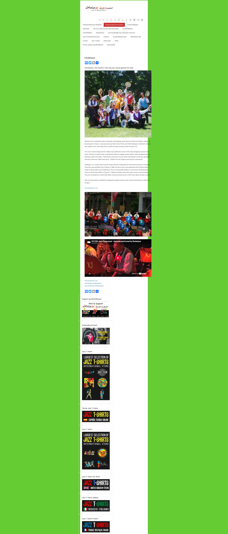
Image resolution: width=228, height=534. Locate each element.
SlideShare (122, 19)
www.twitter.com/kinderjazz (93, 283)
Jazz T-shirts (96, 41)
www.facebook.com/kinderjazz (94, 286)
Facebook (99, 19)
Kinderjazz (90, 57)
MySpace (130, 19)
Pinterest (115, 19)
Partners (106, 37)
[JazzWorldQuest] (114, 8)
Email (141, 19)
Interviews (86, 29)
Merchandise (111, 45)
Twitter (103, 19)
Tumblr (126, 19)
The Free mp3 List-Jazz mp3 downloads (105, 29)
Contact (85, 41)
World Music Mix (135, 37)
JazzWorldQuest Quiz (120, 37)
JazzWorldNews (127, 29)
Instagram (134, 19)
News (116, 41)
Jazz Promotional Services (91, 37)
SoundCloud (138, 19)
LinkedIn (111, 19)
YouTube (118, 19)
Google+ (107, 19)
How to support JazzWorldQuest (93, 45)
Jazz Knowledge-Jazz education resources (121, 33)
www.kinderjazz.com (91, 188)
